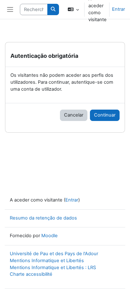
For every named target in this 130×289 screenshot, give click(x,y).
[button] (73, 9)
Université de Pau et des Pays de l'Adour (54, 253)
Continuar (104, 115)
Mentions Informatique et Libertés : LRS (53, 267)
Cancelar (73, 115)
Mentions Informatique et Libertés (47, 260)
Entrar (118, 9)
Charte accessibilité (31, 274)
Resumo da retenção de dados (43, 218)
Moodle (49, 235)
